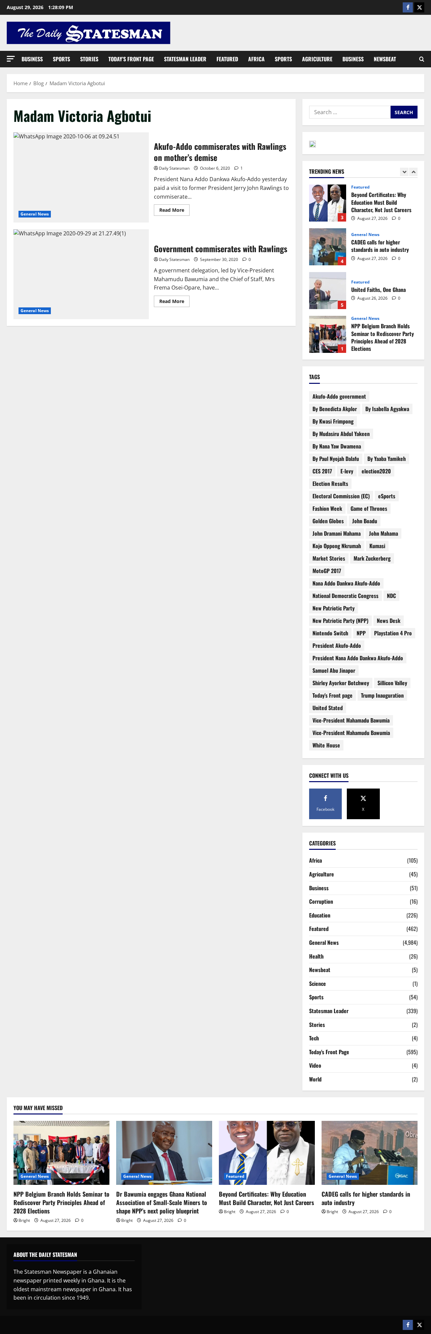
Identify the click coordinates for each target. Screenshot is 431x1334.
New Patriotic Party (333, 608)
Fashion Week (327, 508)
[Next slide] (413, 172)
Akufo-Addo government (339, 396)
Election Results (330, 483)
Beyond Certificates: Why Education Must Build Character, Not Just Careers (327, 203)
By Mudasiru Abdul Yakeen (341, 434)
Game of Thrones (369, 508)
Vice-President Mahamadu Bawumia (351, 720)
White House (326, 745)
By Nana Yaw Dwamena (336, 446)
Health (316, 956)
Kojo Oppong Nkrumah (336, 546)
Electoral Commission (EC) (341, 496)
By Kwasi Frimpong (333, 421)
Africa (256, 59)
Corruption (321, 901)
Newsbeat (385, 59)
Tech (314, 1038)
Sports (61, 59)
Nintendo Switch (330, 633)
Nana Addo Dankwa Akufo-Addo (346, 583)
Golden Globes (328, 521)
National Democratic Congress (345, 596)
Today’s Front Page (131, 59)
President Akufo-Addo (336, 645)
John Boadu (364, 521)
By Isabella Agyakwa (387, 409)
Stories (89, 59)
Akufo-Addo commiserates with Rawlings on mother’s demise (81, 177)
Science (317, 983)
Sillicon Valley (392, 683)
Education (319, 915)
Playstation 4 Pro (393, 633)
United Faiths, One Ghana (327, 290)
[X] (419, 7)
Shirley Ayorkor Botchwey (340, 683)
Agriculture (317, 59)
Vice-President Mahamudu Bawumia (351, 733)
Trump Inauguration (382, 695)
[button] (11, 59)
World (315, 1079)
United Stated (327, 708)
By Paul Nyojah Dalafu (335, 459)
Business (32, 59)
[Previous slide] (404, 172)
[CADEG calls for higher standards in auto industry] (370, 1153)
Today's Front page (332, 695)
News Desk (388, 620)
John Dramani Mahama (336, 533)
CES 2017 (322, 471)
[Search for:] (350, 112)
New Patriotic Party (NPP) (340, 620)
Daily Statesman (174, 168)
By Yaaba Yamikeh (386, 459)
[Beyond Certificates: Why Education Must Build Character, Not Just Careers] (267, 1153)
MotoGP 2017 (326, 571)
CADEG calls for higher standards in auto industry (327, 246)
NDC (391, 596)
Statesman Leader (185, 59)
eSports (386, 496)
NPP (361, 633)
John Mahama (383, 533)
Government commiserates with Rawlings (81, 274)
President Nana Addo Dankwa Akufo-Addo (357, 658)
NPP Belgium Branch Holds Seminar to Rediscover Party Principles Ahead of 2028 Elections (327, 334)
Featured (227, 59)
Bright (24, 1220)
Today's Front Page (329, 1052)
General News (35, 214)
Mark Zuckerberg (372, 558)
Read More (174, 208)
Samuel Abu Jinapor (333, 670)
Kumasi (377, 546)
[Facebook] (408, 7)
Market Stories (328, 558)
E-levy (346, 471)
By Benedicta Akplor (334, 409)
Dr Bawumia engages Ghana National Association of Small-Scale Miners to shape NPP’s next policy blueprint (161, 1202)
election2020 (376, 471)
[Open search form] (421, 59)
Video (315, 1065)
